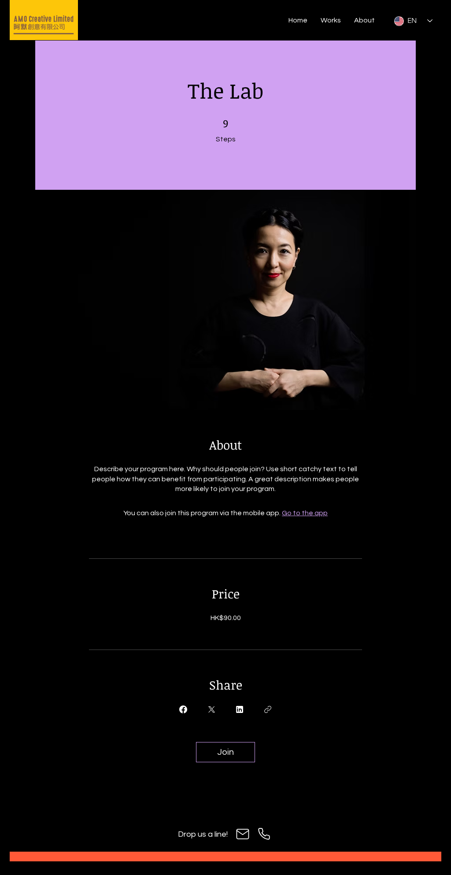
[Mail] (242, 834)
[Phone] (264, 834)
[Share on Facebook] (183, 709)
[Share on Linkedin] (239, 709)
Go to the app (305, 513)
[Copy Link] (267, 709)
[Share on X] (211, 709)
